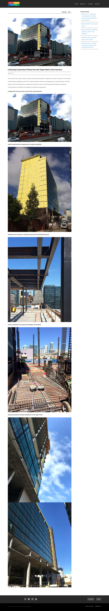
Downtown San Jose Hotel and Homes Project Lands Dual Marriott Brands (89, 45)
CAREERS (90, 599)
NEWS (98, 599)
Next (69, 12)
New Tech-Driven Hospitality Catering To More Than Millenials (89, 31)
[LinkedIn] (36, 599)
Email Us (99, 606)
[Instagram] (32, 599)
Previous (64, 12)
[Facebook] (25, 599)
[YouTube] (28, 599)
